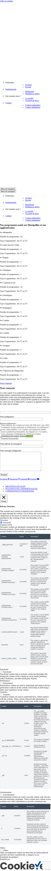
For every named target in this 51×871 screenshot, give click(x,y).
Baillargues (7, 308)
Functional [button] (4, 669)
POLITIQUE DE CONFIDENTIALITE (21, 489)
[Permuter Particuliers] (50, 196)
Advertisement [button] (5, 792)
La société (29, 98)
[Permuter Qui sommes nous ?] (50, 209)
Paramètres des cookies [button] (10, 436)
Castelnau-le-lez (9, 283)
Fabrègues (7, 270)
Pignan (5, 258)
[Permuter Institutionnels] (50, 203)
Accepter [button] (29, 436)
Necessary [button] (4, 520)
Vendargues (7, 295)
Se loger (28, 85)
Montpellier (7, 232)
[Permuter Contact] (50, 216)
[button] (25, 232)
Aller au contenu (6, 1)
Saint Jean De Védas (11, 245)
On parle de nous (32, 100)
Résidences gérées (32, 94)
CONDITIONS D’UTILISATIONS (19, 491)
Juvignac (6, 346)
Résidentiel (29, 91)
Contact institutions (32, 107)
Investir (28, 87)
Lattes (5, 358)
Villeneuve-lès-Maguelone (13, 371)
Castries (6, 320)
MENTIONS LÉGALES (15, 486)
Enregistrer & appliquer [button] (9, 857)
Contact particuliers (32, 105)
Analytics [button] (3, 692)
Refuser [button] (23, 436)
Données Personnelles (9, 438)
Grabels (6, 333)
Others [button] (2, 848)
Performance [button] (5, 681)
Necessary (7, 523)
